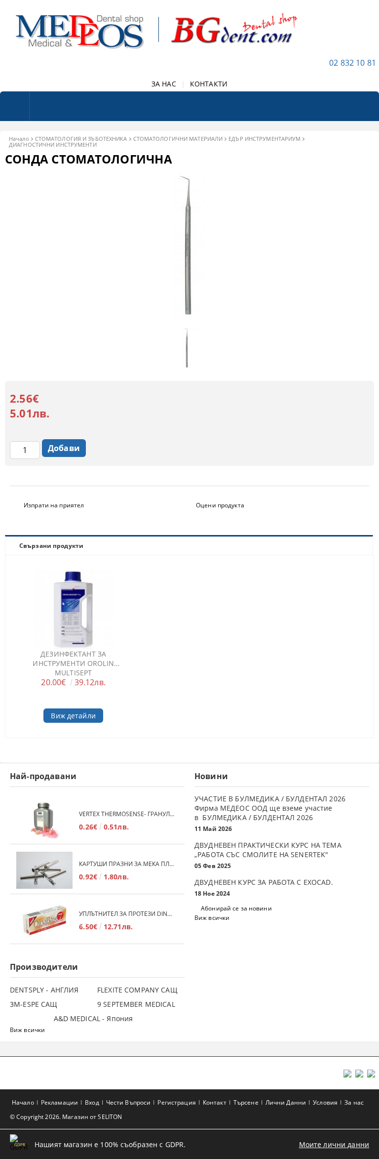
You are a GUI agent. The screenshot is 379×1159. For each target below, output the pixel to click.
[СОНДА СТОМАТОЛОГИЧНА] (189, 317)
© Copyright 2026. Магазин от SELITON (66, 1117)
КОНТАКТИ (208, 83)
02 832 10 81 (352, 62)
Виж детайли (73, 715)
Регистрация (176, 1102)
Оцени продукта (220, 505)
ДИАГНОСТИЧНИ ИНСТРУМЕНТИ (53, 144)
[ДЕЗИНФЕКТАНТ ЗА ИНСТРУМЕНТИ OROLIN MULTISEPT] (73, 609)
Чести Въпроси (128, 1102)
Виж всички (211, 917)
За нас (354, 1102)
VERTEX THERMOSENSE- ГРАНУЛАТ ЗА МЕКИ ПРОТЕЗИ (127, 814)
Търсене (246, 1102)
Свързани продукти (51, 545)
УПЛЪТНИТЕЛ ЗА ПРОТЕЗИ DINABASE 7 (127, 914)
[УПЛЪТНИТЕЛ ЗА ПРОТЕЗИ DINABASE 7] (44, 920)
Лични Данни (285, 1102)
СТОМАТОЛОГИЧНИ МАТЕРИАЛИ (178, 138)
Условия (325, 1102)
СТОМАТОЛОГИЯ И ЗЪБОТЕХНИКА (81, 138)
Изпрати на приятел (54, 505)
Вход (92, 1102)
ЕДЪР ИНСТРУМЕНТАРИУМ (264, 138)
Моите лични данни (334, 1144)
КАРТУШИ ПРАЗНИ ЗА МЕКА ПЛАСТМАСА (127, 864)
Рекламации (59, 1102)
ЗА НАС (164, 83)
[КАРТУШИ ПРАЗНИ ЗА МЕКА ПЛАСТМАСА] (44, 870)
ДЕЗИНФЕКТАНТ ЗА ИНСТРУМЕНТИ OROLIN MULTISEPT (73, 663)
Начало (19, 138)
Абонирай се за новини (236, 908)
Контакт (215, 1102)
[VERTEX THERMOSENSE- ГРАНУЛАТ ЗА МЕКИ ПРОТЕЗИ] (44, 820)
